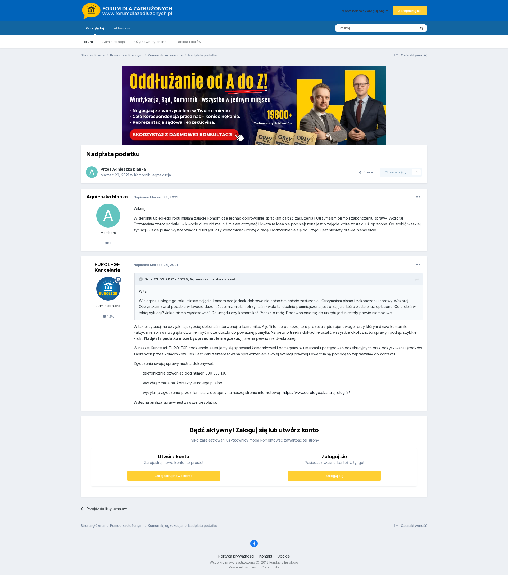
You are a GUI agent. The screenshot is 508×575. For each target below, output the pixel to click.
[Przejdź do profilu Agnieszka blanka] (92, 172)
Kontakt (265, 556)
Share (367, 172)
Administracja (113, 41)
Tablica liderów (188, 41)
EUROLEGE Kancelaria (107, 267)
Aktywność (123, 28)
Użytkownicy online (150, 41)
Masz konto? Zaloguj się (364, 11)
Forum (87, 41)
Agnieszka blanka (129, 169)
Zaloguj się (334, 476)
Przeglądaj (94, 28)
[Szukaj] (421, 28)
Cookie (283, 556)
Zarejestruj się (410, 10)
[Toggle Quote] (141, 279)
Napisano (156, 197)
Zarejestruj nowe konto (174, 476)
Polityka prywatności (236, 556)
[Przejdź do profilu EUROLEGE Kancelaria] (108, 289)
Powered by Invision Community (254, 567)
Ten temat (401, 28)
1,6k (110, 316)
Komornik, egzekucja (152, 175)
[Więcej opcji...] (417, 197)
